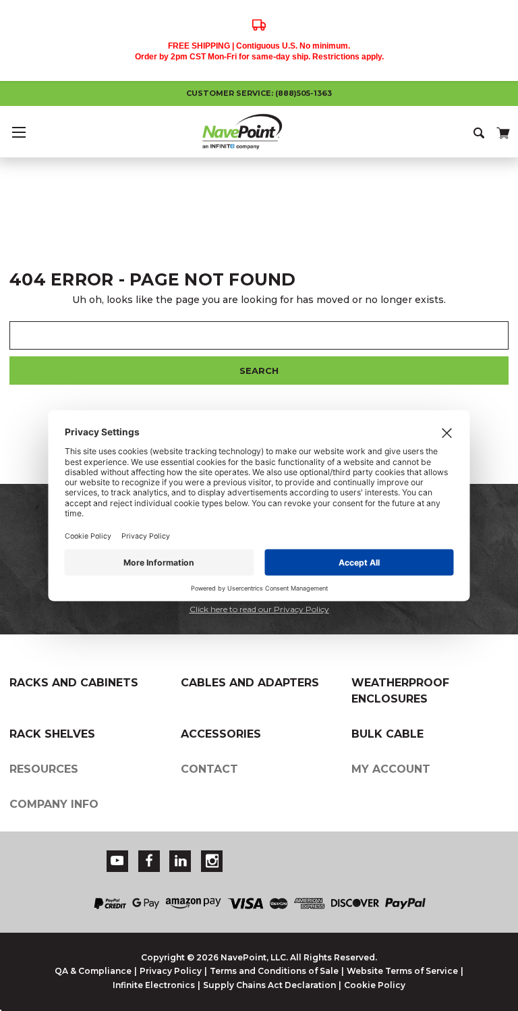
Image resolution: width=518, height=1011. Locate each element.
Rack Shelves (52, 734)
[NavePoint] (259, 131)
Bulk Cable (387, 734)
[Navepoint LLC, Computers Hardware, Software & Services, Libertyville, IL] (381, 853)
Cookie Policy (374, 985)
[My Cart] (502, 130)
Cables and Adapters (250, 682)
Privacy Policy (171, 971)
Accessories (221, 734)
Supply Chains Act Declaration (269, 985)
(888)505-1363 (303, 93)
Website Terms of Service (402, 971)
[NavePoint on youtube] (117, 861)
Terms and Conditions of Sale (274, 971)
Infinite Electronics (154, 985)
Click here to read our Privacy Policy (259, 609)
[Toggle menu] (18, 132)
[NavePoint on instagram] (212, 861)
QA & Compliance (93, 971)
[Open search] (480, 131)
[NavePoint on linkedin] (181, 861)
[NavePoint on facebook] (149, 861)
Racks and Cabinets (73, 682)
